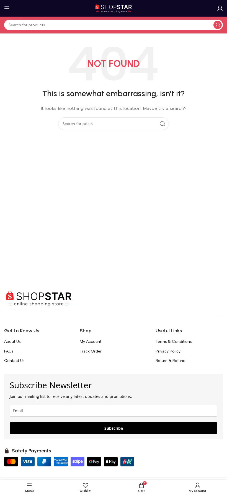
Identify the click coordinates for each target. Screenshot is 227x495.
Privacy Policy (168, 351)
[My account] (220, 8)
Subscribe (113, 428)
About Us (12, 341)
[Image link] (38, 298)
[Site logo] (113, 8)
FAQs (9, 351)
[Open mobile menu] (6, 8)
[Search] (217, 25)
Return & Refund (170, 360)
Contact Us (14, 360)
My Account (90, 341)
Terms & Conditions (174, 341)
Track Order (91, 351)
